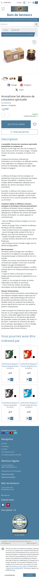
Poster (21, 90)
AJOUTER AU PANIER (16, 124)
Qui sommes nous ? (8, 452)
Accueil (5, 30)
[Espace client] (24, 2)
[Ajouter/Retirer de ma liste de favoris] (34, 124)
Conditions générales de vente (11, 455)
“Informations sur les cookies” (18, 566)
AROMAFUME (15, 30)
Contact (19, 2)
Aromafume (6, 103)
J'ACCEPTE (29, 575)
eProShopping (5, 543)
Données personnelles (8, 477)
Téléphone (6, 495)
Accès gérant (32, 543)
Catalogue (5, 446)
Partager (14, 85)
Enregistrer (27, 85)
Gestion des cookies (7, 474)
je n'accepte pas (10, 575)
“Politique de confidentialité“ (14, 568)
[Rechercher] (36, 24)
